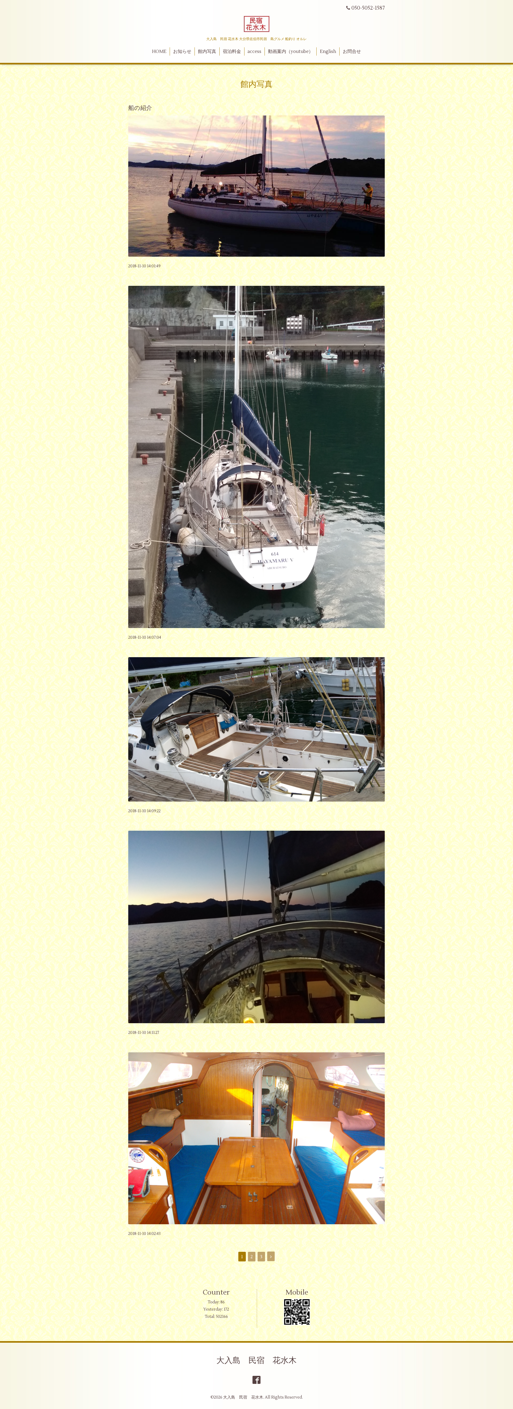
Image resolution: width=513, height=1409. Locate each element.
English (328, 52)
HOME (159, 52)
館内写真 (207, 52)
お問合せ (352, 52)
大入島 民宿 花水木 (256, 1360)
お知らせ (182, 52)
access (254, 52)
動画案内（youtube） (290, 52)
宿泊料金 (232, 52)
